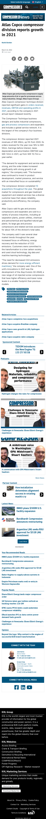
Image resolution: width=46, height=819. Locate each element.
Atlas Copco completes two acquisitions (20, 319)
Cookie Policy (33, 800)
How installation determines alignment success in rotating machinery (27, 492)
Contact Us (14, 804)
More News (40, 478)
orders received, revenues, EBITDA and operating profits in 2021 (23, 108)
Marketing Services (10, 786)
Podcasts (5, 358)
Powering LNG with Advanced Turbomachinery (34, 349)
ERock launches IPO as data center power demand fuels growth (20, 615)
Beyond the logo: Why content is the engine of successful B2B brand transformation (22, 635)
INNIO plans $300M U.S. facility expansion (20, 556)
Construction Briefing (12, 752)
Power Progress (9, 763)
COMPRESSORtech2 (11, 760)
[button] (41, 352)
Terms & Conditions (18, 813)
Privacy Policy (21, 800)
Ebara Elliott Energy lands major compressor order (21, 595)
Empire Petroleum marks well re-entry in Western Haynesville (19, 582)
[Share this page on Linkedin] (26, 59)
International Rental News (14, 757)
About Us (10, 800)
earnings (19, 299)
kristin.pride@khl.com (29, 672)
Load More (23, 541)
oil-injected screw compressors (16, 301)
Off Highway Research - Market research (21, 767)
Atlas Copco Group (22, 289)
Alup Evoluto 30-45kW (31, 299)
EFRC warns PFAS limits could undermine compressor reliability (20, 609)
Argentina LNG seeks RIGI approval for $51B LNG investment (21, 569)
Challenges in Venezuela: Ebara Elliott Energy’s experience (22, 431)
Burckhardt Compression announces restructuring (17, 562)
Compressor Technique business (17, 291)
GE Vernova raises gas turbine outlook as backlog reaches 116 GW (20, 602)
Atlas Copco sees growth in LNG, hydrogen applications (21, 330)
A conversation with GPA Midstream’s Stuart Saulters (21, 470)
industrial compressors (34, 296)
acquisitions (11, 299)
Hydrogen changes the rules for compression (22, 393)
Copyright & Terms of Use (30, 809)
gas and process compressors (16, 124)
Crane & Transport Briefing (14, 748)
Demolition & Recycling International (18, 755)
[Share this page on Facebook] (14, 59)
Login (35, 7)
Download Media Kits (11, 791)
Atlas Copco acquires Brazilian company (19, 324)
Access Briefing (9, 745)
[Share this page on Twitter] (20, 59)
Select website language (20, 2)
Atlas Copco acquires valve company (18, 336)
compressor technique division (16, 294)
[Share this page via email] (32, 59)
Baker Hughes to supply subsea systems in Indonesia (20, 576)
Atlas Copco (11, 289)
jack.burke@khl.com (28, 658)
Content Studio (12, 809)
